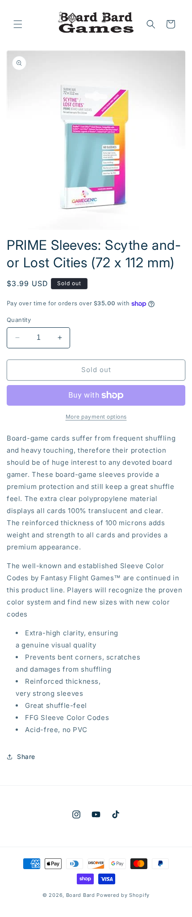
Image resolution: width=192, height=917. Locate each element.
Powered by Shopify (123, 895)
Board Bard (80, 895)
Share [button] (26, 756)
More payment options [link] (96, 416)
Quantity (19, 319)
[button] (18, 24)
